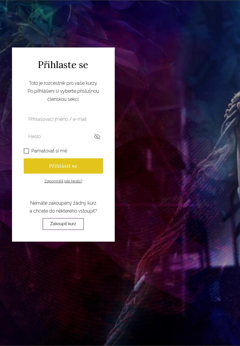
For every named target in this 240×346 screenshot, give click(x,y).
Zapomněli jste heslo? (63, 181)
